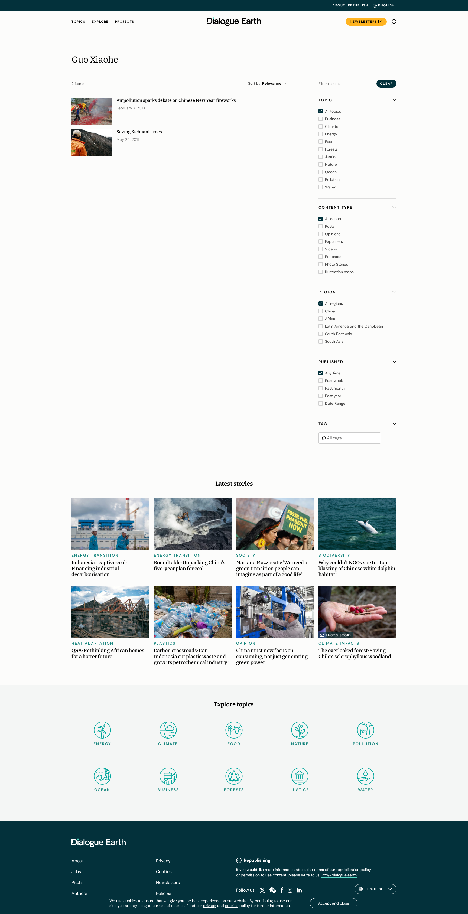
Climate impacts (338, 643)
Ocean (102, 789)
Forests (234, 789)
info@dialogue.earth (339, 875)
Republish (358, 5)
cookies (231, 905)
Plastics (165, 643)
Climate (168, 743)
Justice (300, 789)
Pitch (77, 882)
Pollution (366, 743)
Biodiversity (334, 555)
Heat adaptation (92, 643)
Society (246, 555)
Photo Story (339, 635)
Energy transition (95, 555)
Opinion (246, 643)
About (339, 5)
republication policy (353, 869)
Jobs (76, 871)
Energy (102, 743)
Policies (163, 893)
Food (233, 743)
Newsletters (363, 21)
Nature (300, 743)
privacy (209, 905)
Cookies (164, 871)
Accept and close (333, 903)
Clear (386, 83)
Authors (79, 893)
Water (365, 789)
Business (168, 789)
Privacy (163, 861)
